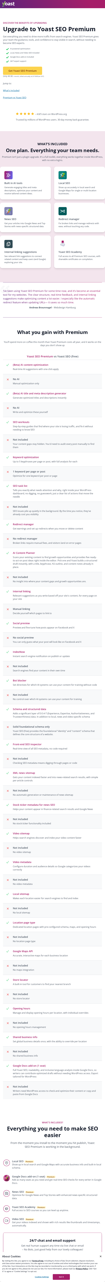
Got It (61, 1277)
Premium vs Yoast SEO (14, 97)
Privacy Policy (82, 1268)
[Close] (101, 1256)
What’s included (11, 90)
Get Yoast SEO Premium (22, 70)
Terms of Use (37, 1261)
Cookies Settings (42, 1277)
